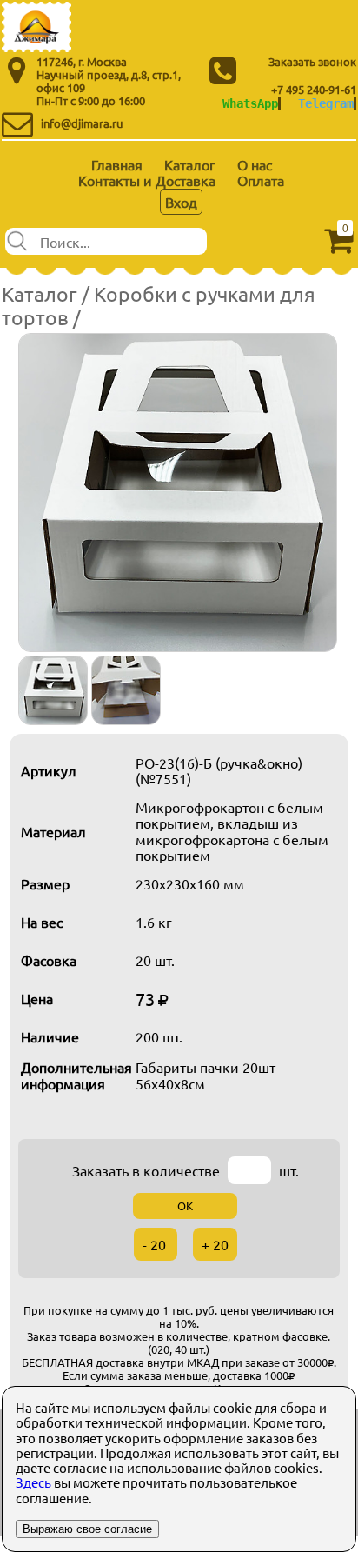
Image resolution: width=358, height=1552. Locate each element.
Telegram (326, 103)
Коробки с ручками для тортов (158, 305)
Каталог (189, 164)
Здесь (33, 1482)
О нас (254, 164)
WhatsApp (250, 103)
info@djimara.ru (82, 123)
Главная (117, 164)
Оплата (260, 180)
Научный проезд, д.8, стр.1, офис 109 (108, 81)
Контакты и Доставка (146, 180)
